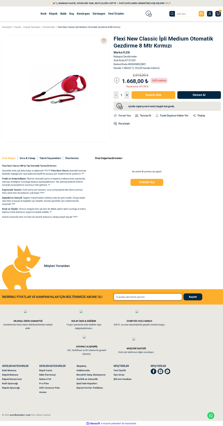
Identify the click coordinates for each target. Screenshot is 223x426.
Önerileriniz (72, 158)
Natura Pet (45, 379)
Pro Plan (44, 383)
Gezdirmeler (130, 56)
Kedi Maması (9, 370)
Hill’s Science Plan (49, 387)
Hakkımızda (83, 370)
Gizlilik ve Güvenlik (87, 379)
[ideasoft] (93, 423)
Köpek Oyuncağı (11, 387)
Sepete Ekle (153, 95)
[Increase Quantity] (127, 95)
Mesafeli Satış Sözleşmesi (91, 374)
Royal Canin (45, 370)
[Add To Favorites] (103, 40)
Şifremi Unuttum (123, 379)
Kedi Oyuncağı (10, 383)
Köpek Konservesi (12, 379)
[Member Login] (210, 14)
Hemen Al (199, 95)
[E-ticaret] (111, 423)
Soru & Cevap (27, 158)
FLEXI (126, 52)
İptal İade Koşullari (86, 383)
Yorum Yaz (147, 182)
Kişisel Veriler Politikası (89, 387)
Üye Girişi (119, 374)
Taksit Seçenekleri (50, 158)
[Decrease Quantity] (116, 95)
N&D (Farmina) (47, 374)
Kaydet (193, 296)
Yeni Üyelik (120, 370)
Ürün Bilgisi (9, 158)
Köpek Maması (10, 374)
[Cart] (218, 14)
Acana (42, 392)
